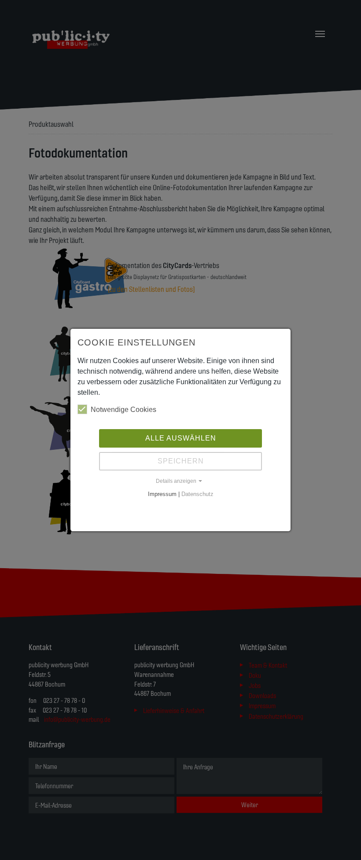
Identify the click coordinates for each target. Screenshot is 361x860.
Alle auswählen (180, 438)
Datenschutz (197, 494)
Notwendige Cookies (123, 409)
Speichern (181, 461)
